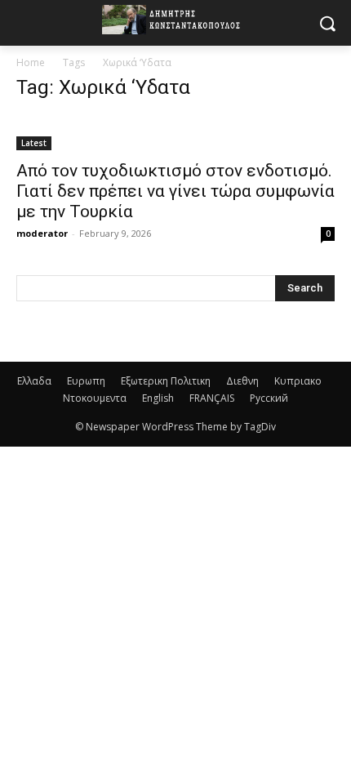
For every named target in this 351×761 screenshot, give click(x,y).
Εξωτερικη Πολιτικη (166, 381)
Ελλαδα (34, 381)
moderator (42, 233)
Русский (269, 398)
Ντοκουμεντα (95, 398)
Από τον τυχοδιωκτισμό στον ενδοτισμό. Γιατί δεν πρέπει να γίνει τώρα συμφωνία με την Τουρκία (175, 191)
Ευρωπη (86, 381)
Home (30, 62)
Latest (34, 143)
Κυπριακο (298, 381)
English (158, 398)
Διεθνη (242, 381)
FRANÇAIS (211, 398)
